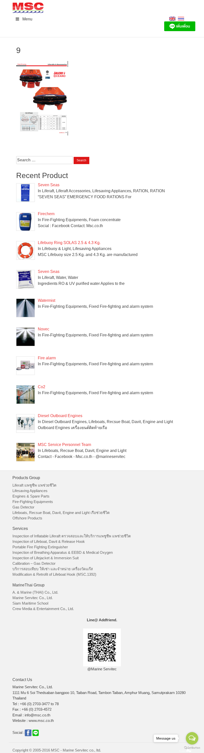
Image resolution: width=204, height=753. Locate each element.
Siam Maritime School (30, 603)
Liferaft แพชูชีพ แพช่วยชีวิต (34, 485)
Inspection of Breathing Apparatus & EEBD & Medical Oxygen (62, 552)
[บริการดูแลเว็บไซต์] (185, 750)
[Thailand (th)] (181, 18)
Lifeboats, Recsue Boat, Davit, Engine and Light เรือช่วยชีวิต (61, 512)
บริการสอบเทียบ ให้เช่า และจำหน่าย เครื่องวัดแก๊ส (52, 569)
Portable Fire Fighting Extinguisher (40, 547)
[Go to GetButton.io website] (192, 748)
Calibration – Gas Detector (33, 563)
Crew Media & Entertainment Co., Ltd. (43, 609)
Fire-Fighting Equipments (32, 502)
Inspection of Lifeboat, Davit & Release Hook (48, 541)
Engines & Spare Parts (31, 496)
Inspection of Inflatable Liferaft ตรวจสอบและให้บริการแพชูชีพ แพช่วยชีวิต (71, 536)
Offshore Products (27, 518)
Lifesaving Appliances (30, 491)
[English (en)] (172, 18)
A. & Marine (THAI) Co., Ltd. (35, 592)
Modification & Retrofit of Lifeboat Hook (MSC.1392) (54, 574)
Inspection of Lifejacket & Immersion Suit (45, 558)
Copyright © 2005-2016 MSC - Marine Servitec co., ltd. (56, 750)
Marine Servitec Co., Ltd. (32, 598)
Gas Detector (23, 507)
